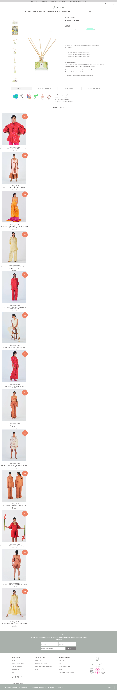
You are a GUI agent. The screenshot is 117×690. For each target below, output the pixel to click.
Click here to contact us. (87, 75)
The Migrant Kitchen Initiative (66, 672)
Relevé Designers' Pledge (18, 663)
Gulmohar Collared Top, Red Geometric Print (14, 129)
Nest (60, 669)
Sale (44, 12)
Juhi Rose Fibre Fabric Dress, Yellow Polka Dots (14, 604)
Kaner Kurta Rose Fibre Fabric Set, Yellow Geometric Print (14, 247)
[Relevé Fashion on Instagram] (18, 677)
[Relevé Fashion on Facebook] (15, 677)
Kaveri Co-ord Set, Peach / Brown (14, 168)
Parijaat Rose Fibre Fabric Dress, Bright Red (14, 526)
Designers (51, 12)
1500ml (85, 35)
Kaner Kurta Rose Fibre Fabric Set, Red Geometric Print (14, 287)
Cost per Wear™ (15, 669)
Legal (36, 669)
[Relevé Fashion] (58, 8)
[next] (61, 45)
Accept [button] (109, 687)
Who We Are (66, 12)
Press (13, 672)
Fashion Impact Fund (64, 666)
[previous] (22, 45)
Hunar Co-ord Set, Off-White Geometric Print (14, 445)
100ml (67, 35)
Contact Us (38, 660)
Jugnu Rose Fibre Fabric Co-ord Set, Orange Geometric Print (14, 206)
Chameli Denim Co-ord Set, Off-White (14, 327)
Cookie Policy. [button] (63, 687)
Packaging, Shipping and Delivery (43, 666)
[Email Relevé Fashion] (21, 677)
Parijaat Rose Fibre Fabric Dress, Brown (14, 565)
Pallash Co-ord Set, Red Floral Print (14, 366)
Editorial (58, 12)
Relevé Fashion (19, 683)
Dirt (60, 663)
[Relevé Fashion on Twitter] (13, 677)
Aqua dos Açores (70, 17)
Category (28, 12)
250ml (73, 35)
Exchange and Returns (41, 663)
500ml (78, 35)
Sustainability (37, 12)
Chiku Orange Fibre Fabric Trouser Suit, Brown (14, 486)
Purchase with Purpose (17, 666)
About (13, 660)
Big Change (62, 660)
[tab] (21, 88)
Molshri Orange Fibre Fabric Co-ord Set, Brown (14, 405)
